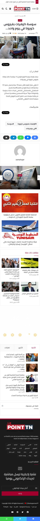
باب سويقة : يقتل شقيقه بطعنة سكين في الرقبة (30, 271)
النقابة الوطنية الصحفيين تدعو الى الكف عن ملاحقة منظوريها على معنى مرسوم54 (11, 296)
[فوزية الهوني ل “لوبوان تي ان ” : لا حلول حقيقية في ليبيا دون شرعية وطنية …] (32, 368)
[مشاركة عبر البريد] (6, 138)
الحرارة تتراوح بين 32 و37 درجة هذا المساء (24, 395)
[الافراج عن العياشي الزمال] (29, 287)
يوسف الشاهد (22, 455)
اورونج (8, 448)
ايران (36, 452)
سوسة (10, 123)
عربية (11, 506)
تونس (30, 452)
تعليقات (7, 347)
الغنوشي (35, 448)
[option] (20, 177)
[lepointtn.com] (22, 8)
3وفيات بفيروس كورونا (27, 123)
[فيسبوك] (35, 138)
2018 (35, 444)
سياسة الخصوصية (25, 506)
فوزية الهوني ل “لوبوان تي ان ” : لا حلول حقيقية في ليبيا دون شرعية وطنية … (13, 367)
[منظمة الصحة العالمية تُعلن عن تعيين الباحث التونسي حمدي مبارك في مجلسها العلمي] (32, 378)
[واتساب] (20, 138)
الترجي (29, 444)
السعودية (22, 444)
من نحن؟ (34, 506)
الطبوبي (9, 444)
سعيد (25, 452)
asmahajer (32, 33)
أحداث (16, 16)
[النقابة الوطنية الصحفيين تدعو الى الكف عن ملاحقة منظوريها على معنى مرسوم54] (10, 287)
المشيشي (27, 448)
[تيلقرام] (13, 138)
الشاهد (15, 444)
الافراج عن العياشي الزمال (30, 293)
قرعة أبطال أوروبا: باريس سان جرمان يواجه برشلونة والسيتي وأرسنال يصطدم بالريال (15, 387)
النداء (20, 448)
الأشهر (20, 347)
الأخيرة (33, 347)
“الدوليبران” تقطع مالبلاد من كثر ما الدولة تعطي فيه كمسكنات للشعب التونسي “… (11, 272)
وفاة (30, 455)
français (6, 506)
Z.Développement (31, 503)
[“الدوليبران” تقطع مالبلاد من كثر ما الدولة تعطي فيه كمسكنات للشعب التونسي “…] (10, 263)
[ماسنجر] (28, 138)
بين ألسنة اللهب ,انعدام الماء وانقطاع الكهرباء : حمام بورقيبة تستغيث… (14, 356)
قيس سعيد (11, 452)
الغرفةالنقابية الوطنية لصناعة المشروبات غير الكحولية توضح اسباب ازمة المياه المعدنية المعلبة (20, 179)
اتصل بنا (16, 506)
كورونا (35, 455)
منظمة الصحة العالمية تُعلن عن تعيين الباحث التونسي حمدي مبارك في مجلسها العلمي (13, 377)
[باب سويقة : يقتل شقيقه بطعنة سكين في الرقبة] (29, 263)
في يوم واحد (31, 128)
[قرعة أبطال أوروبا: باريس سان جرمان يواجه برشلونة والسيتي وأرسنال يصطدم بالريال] (32, 388)
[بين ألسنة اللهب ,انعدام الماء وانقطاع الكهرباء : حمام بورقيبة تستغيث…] (32, 357)
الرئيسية (21, 16)
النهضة (14, 448)
